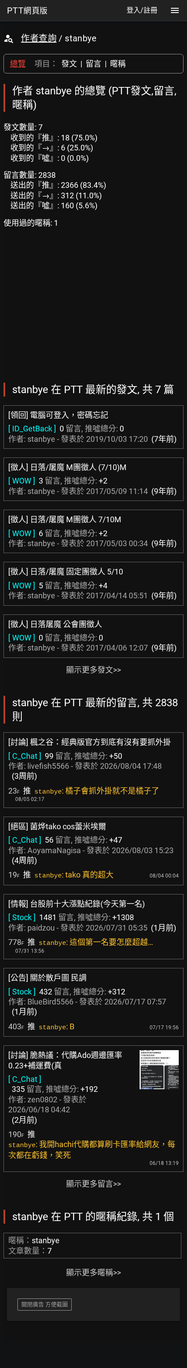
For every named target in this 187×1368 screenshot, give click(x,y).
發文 (69, 63)
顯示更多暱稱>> (93, 1272)
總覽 (18, 63)
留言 (93, 63)
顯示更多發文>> (93, 669)
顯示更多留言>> (93, 1183)
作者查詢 (39, 38)
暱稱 (118, 63)
